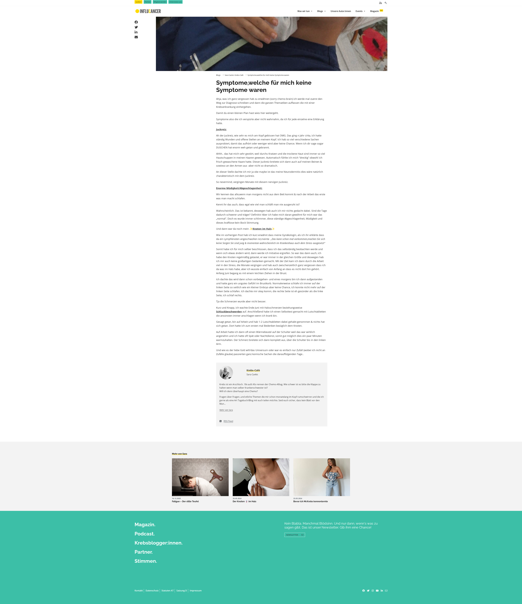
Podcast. (145, 534)
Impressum (196, 590)
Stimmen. (146, 561)
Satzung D (181, 590)
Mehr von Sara (226, 410)
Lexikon (138, 2)
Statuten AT (167, 590)
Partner (147, 2)
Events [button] (359, 11)
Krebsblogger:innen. (159, 543)
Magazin (376, 11)
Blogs (320, 11)
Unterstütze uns (176, 2)
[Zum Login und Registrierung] (380, 2)
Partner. (144, 552)
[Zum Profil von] (231, 372)
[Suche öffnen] (385, 3)
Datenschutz (152, 590)
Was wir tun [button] (303, 11)
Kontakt (139, 590)
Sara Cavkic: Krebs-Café (234, 75)
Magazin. (145, 524)
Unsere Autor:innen (341, 11)
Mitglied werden (160, 2)
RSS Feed (228, 421)
